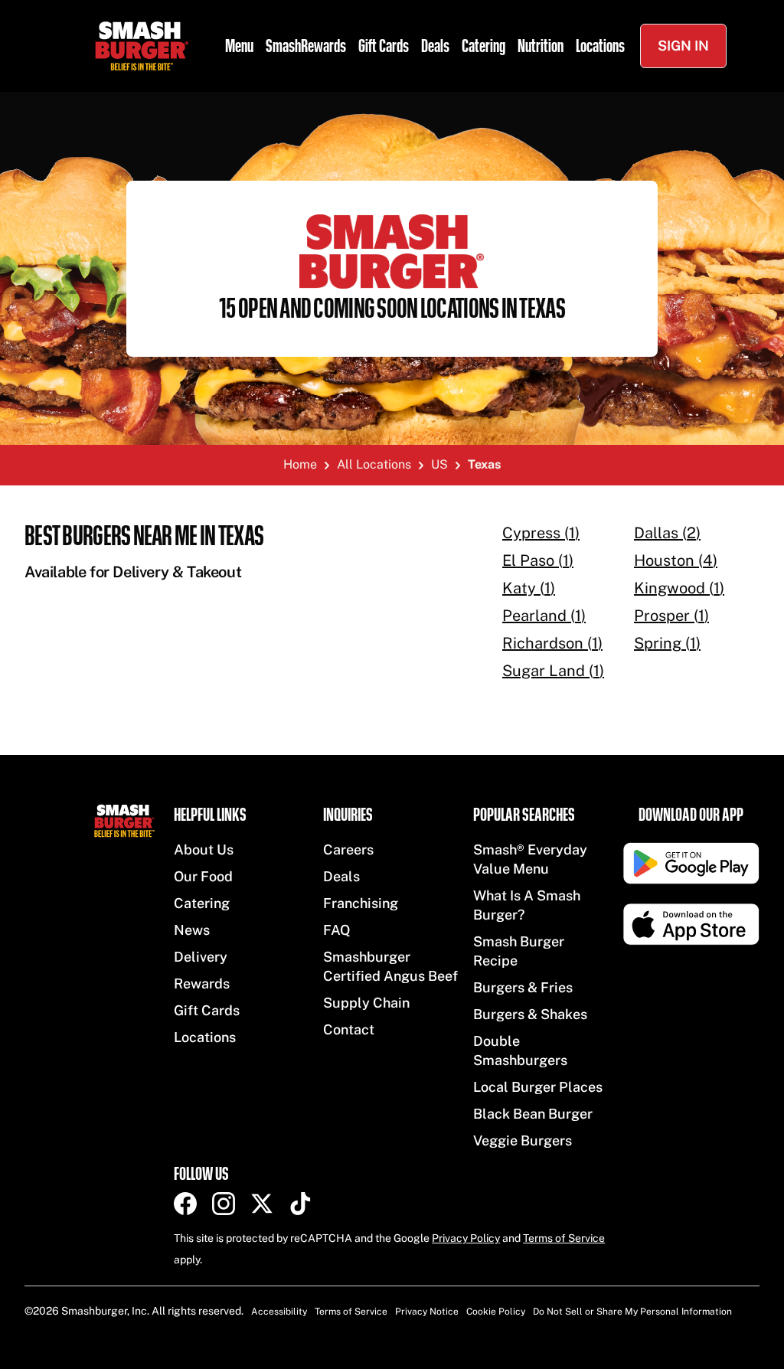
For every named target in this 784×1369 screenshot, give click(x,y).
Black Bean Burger (533, 1114)
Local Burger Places (538, 1087)
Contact (348, 1029)
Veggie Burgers (522, 1140)
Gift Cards (383, 46)
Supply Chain (366, 1003)
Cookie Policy (495, 1311)
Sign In (683, 46)
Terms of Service (564, 1238)
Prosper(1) (671, 615)
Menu (239, 46)
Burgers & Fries (523, 987)
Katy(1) (528, 588)
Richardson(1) (552, 643)
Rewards (202, 983)
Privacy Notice (427, 1311)
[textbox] (238, 552)
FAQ (337, 930)
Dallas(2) (667, 533)
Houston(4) (675, 560)
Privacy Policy (466, 1238)
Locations (600, 46)
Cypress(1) (541, 533)
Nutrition (541, 46)
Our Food (203, 876)
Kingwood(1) (679, 588)
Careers (348, 849)
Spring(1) (667, 643)
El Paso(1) (537, 560)
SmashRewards (306, 46)
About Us (204, 849)
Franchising (360, 903)
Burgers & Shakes (530, 1014)
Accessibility (279, 1311)
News (192, 930)
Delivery (200, 957)
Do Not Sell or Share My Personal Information (632, 1311)
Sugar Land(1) (553, 671)
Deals (435, 46)
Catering (483, 46)
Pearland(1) (544, 615)
